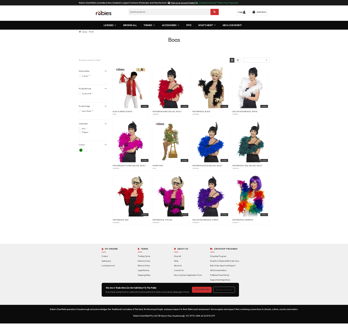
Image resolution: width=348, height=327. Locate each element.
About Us (178, 265)
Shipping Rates (144, 275)
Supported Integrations (220, 280)
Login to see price (130, 105)
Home (84, 31)
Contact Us (179, 270)
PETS (188, 25)
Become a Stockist (224, 290)
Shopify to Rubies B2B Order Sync (224, 261)
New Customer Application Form (188, 275)
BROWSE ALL (130, 25)
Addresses (106, 261)
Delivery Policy (144, 261)
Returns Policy (144, 265)
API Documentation (218, 270)
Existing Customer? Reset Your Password (218, 2)
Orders (105, 256)
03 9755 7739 (203, 289)
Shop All (177, 256)
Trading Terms (144, 256)
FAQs (176, 261)
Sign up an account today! (183, 2)
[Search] (214, 12)
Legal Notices (143, 270)
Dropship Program (218, 256)
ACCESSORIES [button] (169, 25)
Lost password (108, 265)
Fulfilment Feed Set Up (219, 275)
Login (240, 12)
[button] (232, 60)
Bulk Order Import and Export (222, 265)
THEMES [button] (148, 25)
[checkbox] (80, 150)
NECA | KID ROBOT (232, 25)
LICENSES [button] (109, 25)
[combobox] (169, 12)
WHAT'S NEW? (205, 25)
